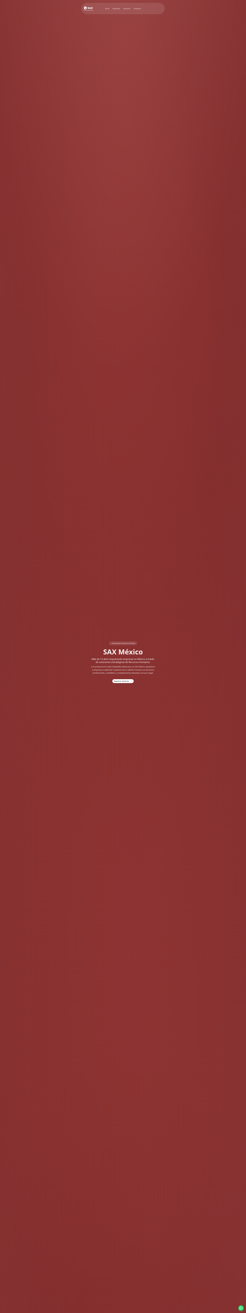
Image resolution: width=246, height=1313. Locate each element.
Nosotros (116, 8)
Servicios (126, 8)
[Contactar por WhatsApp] (241, 1308)
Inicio (107, 8)
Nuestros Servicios (121, 681)
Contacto (137, 8)
